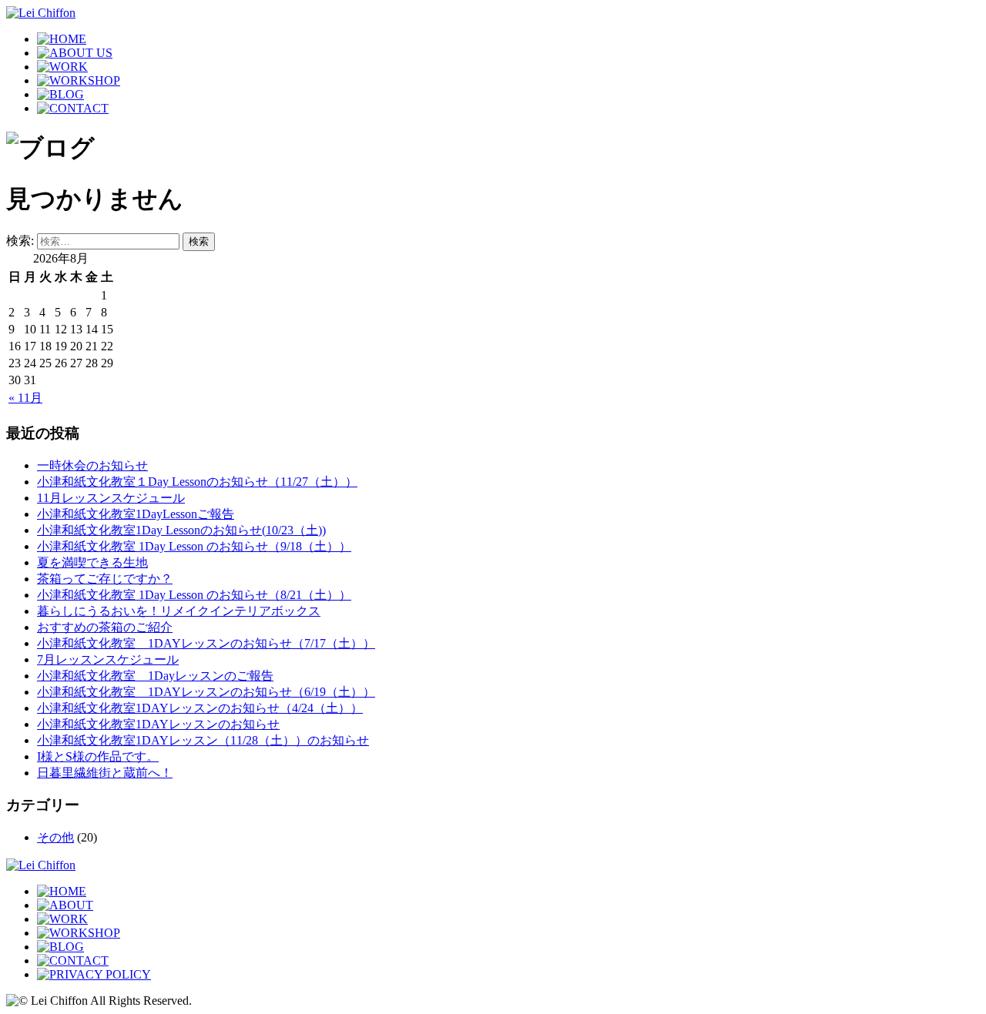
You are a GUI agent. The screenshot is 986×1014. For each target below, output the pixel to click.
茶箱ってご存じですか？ (105, 578)
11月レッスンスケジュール (111, 497)
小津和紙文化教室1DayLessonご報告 (135, 513)
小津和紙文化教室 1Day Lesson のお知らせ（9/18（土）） (194, 546)
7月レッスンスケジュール (108, 659)
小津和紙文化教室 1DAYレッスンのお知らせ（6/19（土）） (206, 691)
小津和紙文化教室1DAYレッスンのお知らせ (158, 724)
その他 (55, 837)
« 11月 (25, 397)
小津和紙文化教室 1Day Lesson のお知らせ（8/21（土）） (194, 594)
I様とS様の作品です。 (98, 756)
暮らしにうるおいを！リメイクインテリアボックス (178, 610)
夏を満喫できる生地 (92, 562)
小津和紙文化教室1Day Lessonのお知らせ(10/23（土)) (181, 530)
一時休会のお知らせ (92, 465)
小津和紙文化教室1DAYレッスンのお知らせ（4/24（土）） (200, 707)
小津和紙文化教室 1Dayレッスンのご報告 (155, 675)
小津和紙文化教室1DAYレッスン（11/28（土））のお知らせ (203, 740)
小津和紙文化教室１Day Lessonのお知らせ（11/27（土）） (197, 481)
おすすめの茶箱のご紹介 (105, 627)
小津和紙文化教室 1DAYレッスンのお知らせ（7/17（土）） (206, 643)
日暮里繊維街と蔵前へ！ (105, 772)
